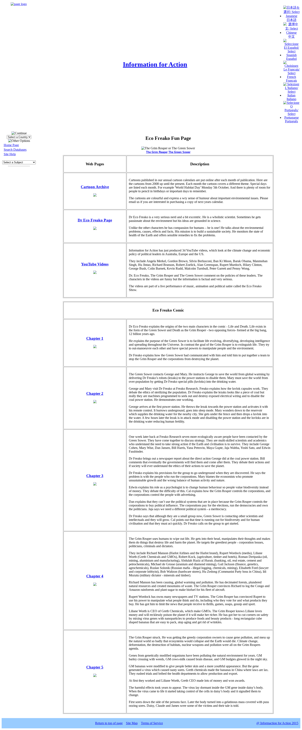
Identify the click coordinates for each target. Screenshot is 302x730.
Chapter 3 (94, 476)
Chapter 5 (94, 667)
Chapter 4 (94, 576)
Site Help (10, 154)
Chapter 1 (94, 338)
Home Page (11, 145)
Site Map (132, 723)
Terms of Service (152, 723)
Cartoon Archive (95, 187)
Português (291, 121)
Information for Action (155, 64)
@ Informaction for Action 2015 (277, 723)
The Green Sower (179, 152)
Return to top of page (109, 723)
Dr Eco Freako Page (95, 220)
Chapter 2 (94, 393)
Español (291, 58)
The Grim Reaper (157, 152)
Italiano (291, 99)
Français (291, 80)
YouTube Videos (94, 264)
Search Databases (15, 149)
